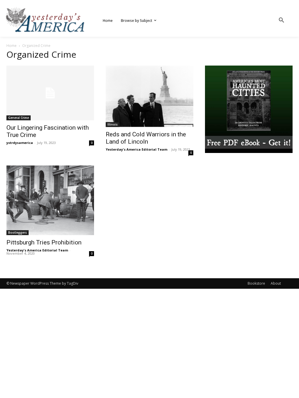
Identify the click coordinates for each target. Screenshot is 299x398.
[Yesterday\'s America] (45, 19)
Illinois (112, 124)
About (276, 283)
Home (11, 45)
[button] (281, 20)
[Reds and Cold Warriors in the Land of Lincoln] (149, 96)
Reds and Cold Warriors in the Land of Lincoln (146, 138)
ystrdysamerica (19, 142)
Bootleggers (17, 232)
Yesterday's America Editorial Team (136, 149)
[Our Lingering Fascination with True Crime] (50, 93)
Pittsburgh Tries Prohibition (43, 242)
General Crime (18, 118)
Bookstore (256, 283)
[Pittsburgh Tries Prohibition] (50, 200)
